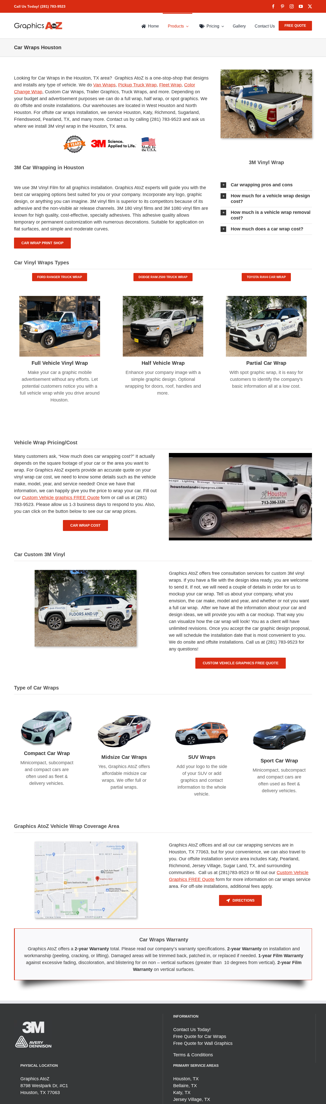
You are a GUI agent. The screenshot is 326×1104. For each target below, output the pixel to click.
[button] (266, 185)
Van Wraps (104, 84)
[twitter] (310, 6)
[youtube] (301, 6)
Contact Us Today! (192, 1029)
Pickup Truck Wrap (137, 84)
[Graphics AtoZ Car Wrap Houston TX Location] (86, 844)
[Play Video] (171, 458)
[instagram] (292, 6)
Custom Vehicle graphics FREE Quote (61, 497)
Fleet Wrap (170, 84)
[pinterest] (282, 6)
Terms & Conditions (193, 1054)
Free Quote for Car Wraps (199, 1036)
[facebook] (273, 6)
